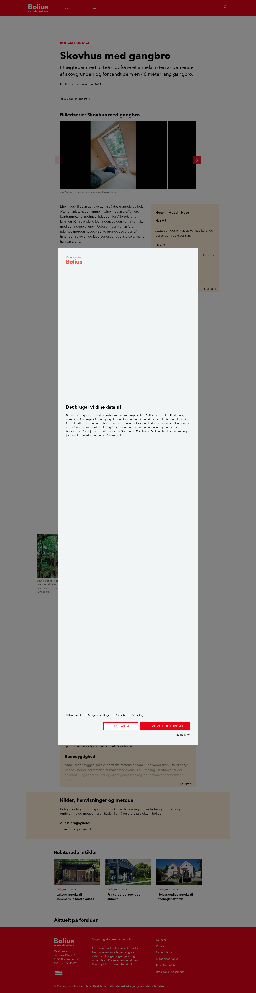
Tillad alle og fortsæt (165, 726)
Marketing (136, 715)
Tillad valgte (120, 726)
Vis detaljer (182, 734)
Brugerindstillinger (98, 715)
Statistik (120, 715)
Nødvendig (75, 715)
